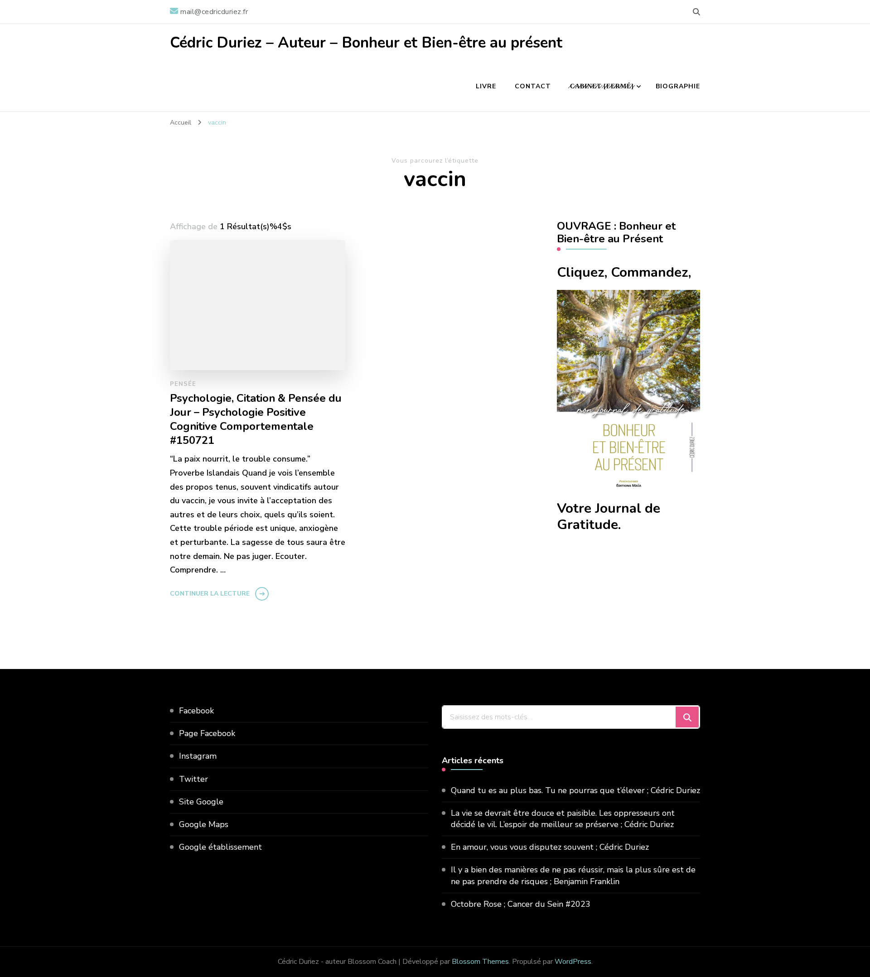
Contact (533, 86)
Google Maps (203, 824)
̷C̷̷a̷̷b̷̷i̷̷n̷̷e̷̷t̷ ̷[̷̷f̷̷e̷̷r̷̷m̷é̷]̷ (602, 86)
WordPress (573, 962)
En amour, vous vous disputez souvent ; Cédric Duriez (550, 847)
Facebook (196, 710)
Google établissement (220, 847)
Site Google (201, 801)
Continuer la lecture (210, 593)
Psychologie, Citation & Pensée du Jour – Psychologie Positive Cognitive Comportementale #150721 (256, 419)
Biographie (678, 86)
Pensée (183, 384)
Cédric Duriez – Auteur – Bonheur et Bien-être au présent (366, 43)
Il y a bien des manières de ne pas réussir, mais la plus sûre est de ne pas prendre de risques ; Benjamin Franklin (573, 875)
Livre (486, 86)
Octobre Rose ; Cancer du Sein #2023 (520, 904)
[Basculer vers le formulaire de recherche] (696, 12)
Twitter (193, 779)
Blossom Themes (480, 962)
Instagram (198, 756)
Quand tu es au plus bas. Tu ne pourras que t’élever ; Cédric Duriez (575, 790)
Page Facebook (207, 733)
